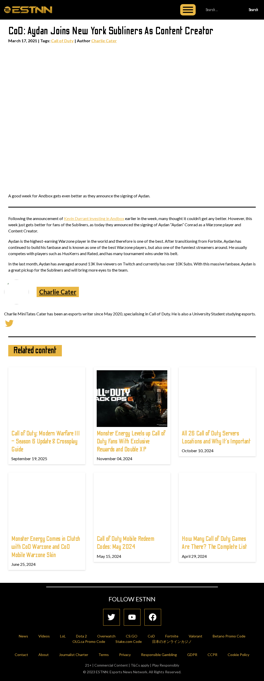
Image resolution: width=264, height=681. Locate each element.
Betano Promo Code (229, 636)
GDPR (192, 654)
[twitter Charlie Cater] (9, 322)
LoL (63, 636)
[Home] (28, 9)
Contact (21, 654)
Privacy (125, 654)
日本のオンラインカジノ (172, 641)
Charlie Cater (104, 40)
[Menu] (188, 9)
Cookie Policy (238, 654)
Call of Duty (62, 40)
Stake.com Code (129, 641)
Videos (44, 636)
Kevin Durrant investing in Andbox (94, 218)
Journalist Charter (73, 654)
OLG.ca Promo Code (88, 641)
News (23, 636)
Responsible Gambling (159, 654)
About (43, 654)
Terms (103, 654)
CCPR (212, 654)
